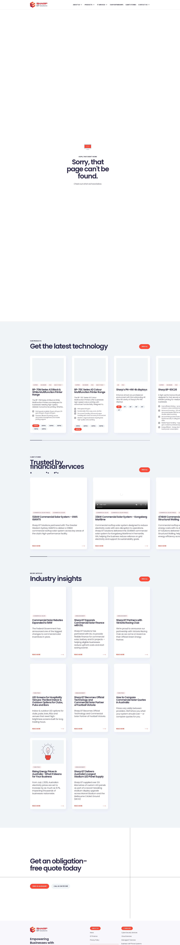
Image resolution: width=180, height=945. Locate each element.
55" (136, 407)
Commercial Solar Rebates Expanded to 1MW (47, 621)
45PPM (43, 425)
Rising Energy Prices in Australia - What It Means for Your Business (47, 774)
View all (144, 346)
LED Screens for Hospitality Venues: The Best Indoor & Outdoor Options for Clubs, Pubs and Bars (47, 701)
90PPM (44, 429)
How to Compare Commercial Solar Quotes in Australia (131, 700)
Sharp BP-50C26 (167, 389)
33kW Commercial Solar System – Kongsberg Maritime (121, 518)
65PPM (59, 425)
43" (119, 410)
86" (119, 407)
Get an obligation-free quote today (58, 864)
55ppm (101, 426)
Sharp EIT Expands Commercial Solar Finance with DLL (89, 622)
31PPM (36, 425)
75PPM (36, 429)
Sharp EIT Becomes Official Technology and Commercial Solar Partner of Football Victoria (89, 701)
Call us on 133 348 (61, 886)
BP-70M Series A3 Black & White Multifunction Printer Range (47, 392)
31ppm (78, 426)
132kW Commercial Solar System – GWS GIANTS (54, 518)
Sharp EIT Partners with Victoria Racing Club (129, 621)
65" (131, 407)
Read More (36, 546)
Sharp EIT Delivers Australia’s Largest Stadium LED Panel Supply (89, 774)
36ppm (85, 426)
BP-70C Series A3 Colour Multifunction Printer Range (89, 391)
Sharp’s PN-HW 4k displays (131, 389)
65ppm (78, 429)
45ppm (93, 426)
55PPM (51, 425)
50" (142, 407)
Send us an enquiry (39, 886)
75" (125, 407)
